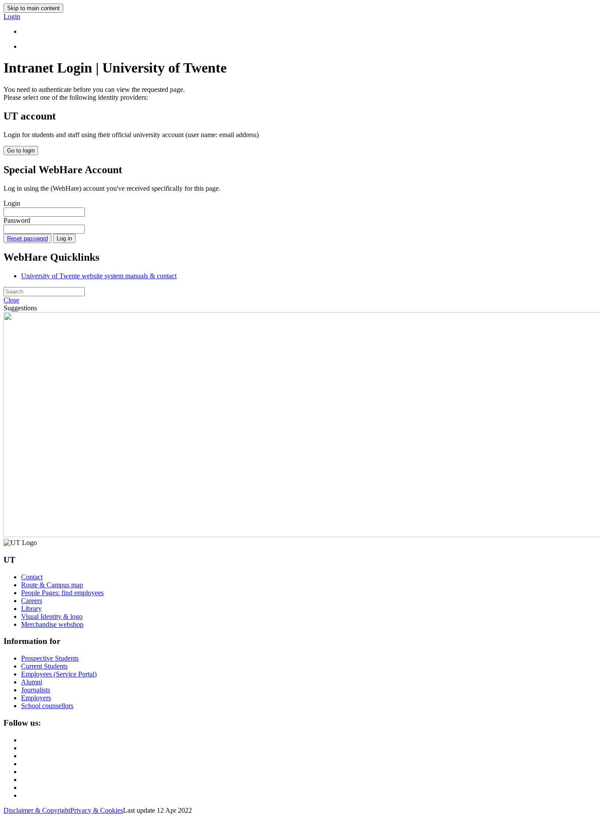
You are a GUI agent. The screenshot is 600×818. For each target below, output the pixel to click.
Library (31, 608)
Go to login (21, 150)
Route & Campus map (52, 585)
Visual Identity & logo (52, 616)
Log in (64, 238)
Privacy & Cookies (96, 810)
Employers (36, 698)
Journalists (35, 690)
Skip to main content (33, 8)
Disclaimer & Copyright (37, 810)
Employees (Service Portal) (59, 674)
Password (17, 220)
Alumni (31, 682)
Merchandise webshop (52, 624)
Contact (32, 577)
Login (12, 203)
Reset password (27, 238)
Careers (31, 600)
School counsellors (47, 705)
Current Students (44, 666)
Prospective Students (50, 658)
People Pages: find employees (62, 592)
